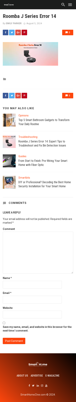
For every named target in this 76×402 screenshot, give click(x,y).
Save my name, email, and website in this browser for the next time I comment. (37, 328)
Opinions (23, 115)
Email (7, 292)
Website (8, 307)
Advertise (37, 375)
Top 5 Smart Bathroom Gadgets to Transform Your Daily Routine (44, 122)
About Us (22, 375)
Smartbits (24, 177)
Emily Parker (14, 23)
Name (7, 278)
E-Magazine (52, 375)
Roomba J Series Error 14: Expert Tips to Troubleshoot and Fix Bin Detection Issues (42, 143)
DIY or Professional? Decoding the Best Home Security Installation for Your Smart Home (44, 184)
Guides (22, 156)
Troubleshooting (27, 136)
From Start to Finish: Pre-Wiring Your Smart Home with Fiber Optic (42, 163)
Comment (9, 228)
